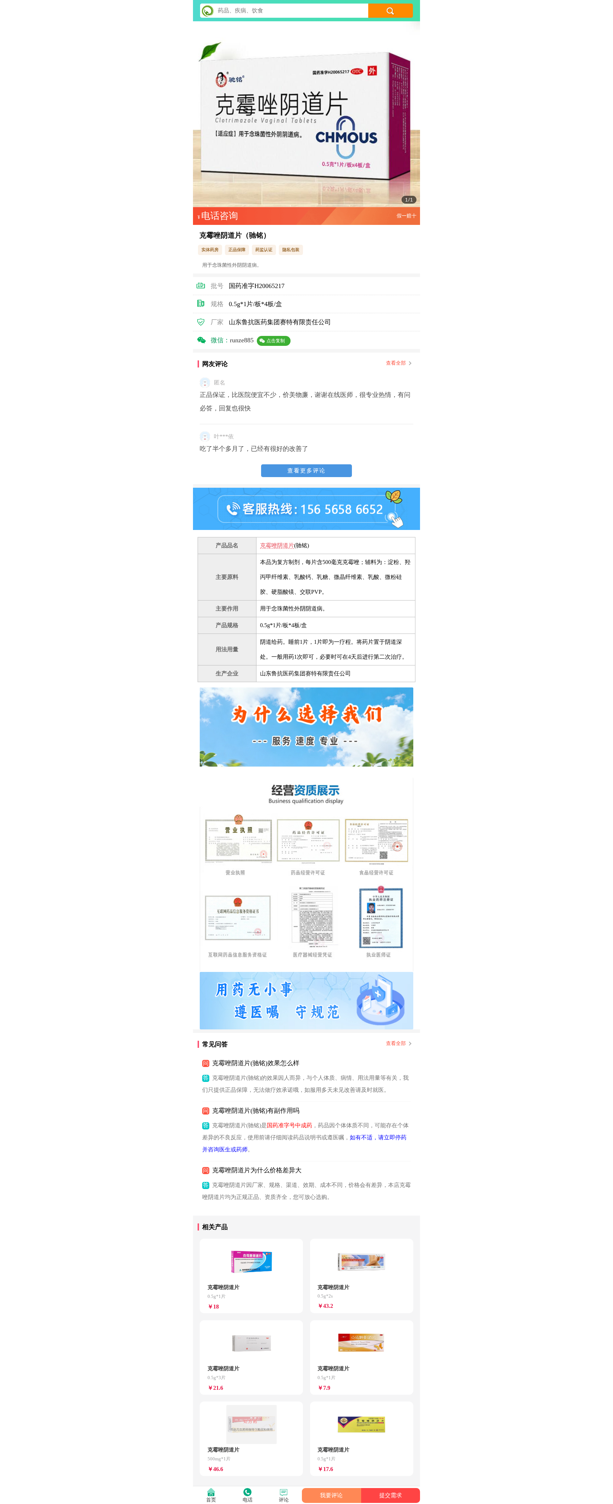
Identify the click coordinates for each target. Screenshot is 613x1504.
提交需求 (390, 1495)
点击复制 (275, 340)
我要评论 (331, 1495)
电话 (248, 1500)
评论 (284, 1500)
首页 (211, 1500)
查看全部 (396, 363)
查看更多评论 (306, 471)
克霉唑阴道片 (277, 545)
